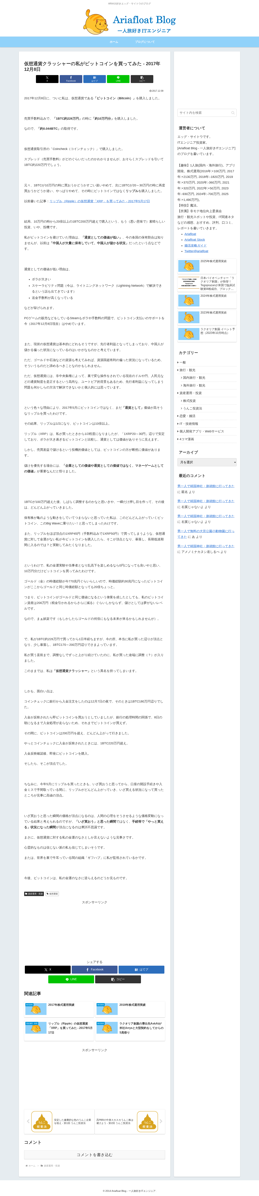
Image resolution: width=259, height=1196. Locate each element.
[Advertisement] (94, 930)
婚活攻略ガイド (195, 245)
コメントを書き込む (95, 1155)
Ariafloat (190, 234)
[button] (142, 79)
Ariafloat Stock (194, 239)
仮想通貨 (53, 894)
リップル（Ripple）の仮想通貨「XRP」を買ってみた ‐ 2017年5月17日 (100, 201)
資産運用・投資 (35, 894)
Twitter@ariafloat (196, 251)
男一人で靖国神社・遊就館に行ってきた (206, 486)
